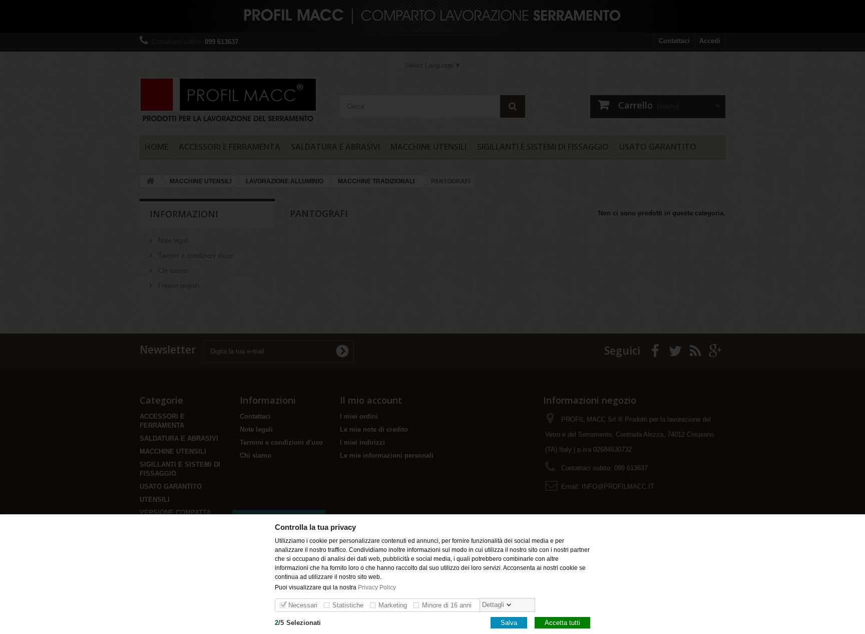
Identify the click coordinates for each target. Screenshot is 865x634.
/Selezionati (298, 622)
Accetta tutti (562, 622)
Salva (509, 622)
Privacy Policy (377, 586)
